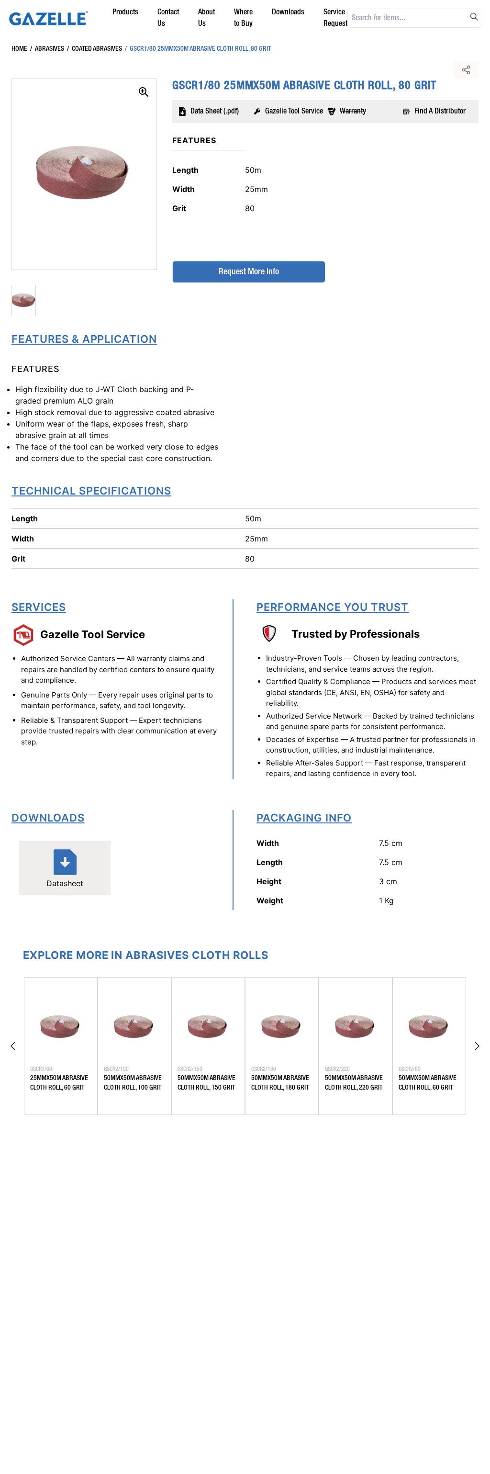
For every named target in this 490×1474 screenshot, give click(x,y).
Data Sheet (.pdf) (214, 111)
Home (19, 49)
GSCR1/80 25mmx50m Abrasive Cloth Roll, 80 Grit (198, 49)
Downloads (288, 12)
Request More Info (249, 272)
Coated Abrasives (94, 49)
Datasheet (64, 883)
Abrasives (47, 49)
